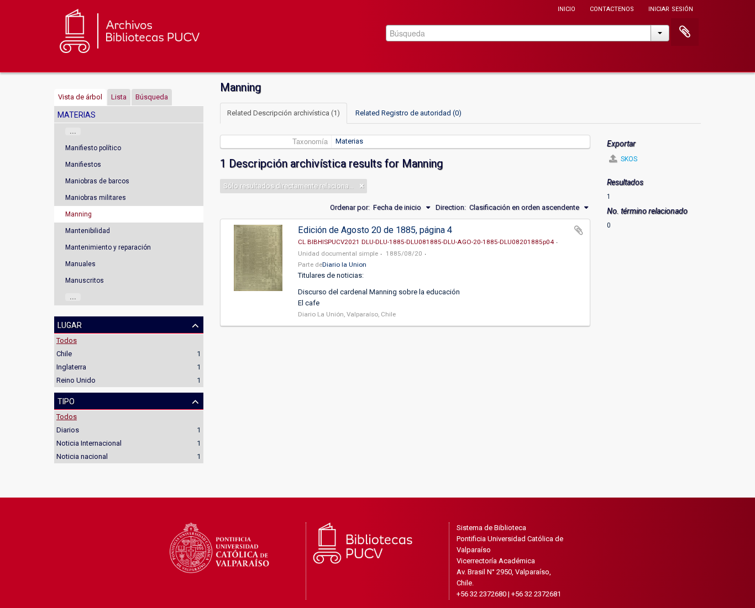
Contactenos (612, 8)
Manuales (80, 264)
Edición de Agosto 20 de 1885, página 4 (375, 230)
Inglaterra (71, 367)
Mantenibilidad (87, 231)
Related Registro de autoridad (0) (408, 113)
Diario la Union (344, 264)
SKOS (628, 159)
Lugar (69, 324)
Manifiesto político (93, 148)
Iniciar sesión (670, 8)
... (73, 131)
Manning (78, 214)
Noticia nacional (82, 456)
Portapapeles (685, 32)
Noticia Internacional (89, 443)
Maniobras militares (95, 198)
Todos (66, 340)
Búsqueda (151, 97)
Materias (349, 141)
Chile (64, 354)
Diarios (67, 430)
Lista (119, 97)
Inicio (566, 8)
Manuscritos (84, 280)
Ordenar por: (350, 207)
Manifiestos (83, 164)
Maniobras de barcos (97, 181)
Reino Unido (76, 380)
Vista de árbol (80, 97)
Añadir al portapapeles (578, 230)
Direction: (451, 207)
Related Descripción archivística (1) (283, 113)
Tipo (66, 400)
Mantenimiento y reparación (108, 247)
